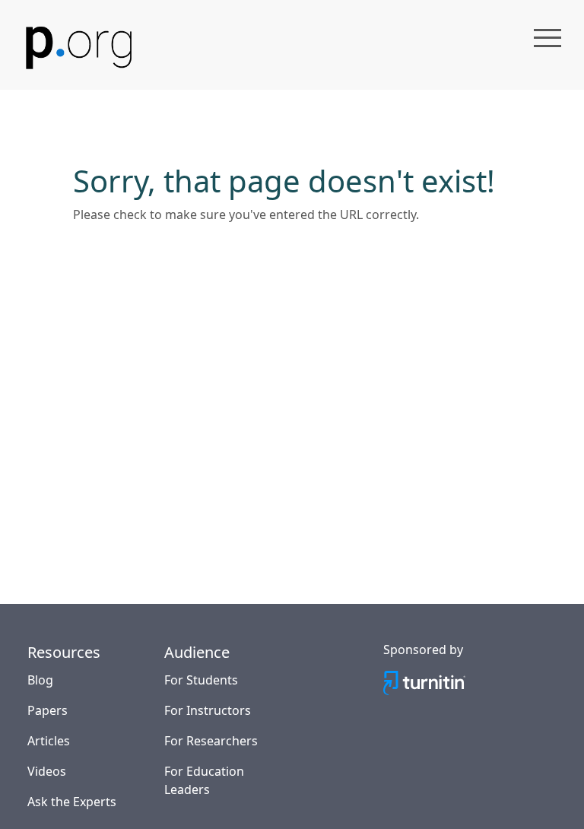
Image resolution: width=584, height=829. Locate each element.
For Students (201, 680)
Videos (46, 771)
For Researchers (211, 740)
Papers (47, 710)
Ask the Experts (71, 801)
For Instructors (207, 710)
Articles (48, 740)
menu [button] (547, 38)
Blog (40, 680)
